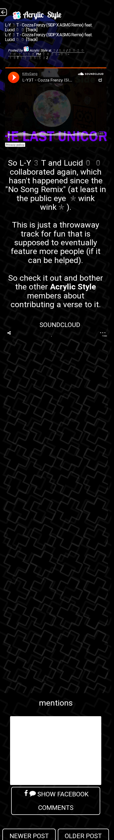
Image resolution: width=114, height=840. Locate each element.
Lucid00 (83, 162)
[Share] (9, 333)
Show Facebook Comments (62, 800)
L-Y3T (32, 162)
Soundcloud (60, 325)
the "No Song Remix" (54, 185)
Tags (104, 336)
